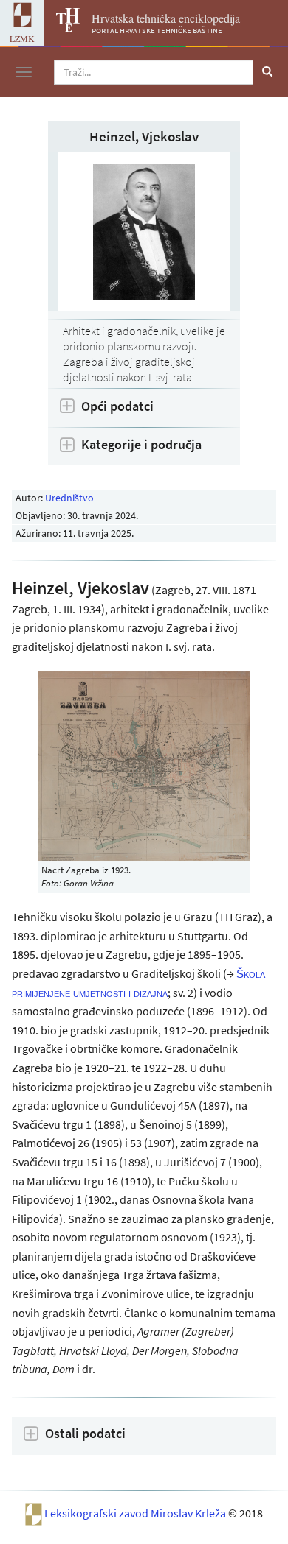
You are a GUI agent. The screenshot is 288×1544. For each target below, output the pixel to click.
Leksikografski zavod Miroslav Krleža (136, 1512)
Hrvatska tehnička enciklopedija (166, 18)
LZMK (22, 38)
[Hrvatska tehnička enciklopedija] (62, 27)
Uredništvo (69, 497)
